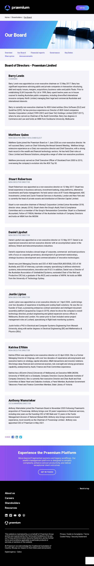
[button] (82, 7)
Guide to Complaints (75, 534)
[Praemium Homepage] (17, 8)
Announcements (26, 56)
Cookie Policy (65, 537)
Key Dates (69, 53)
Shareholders (17, 17)
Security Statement (79, 537)
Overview (8, 53)
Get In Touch (47, 472)
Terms (86, 534)
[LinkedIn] (6, 515)
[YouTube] (15, 515)
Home (7, 17)
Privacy (63, 534)
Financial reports (38, 53)
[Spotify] (19, 515)
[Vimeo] (10, 515)
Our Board (21, 53)
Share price (9, 56)
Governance (55, 53)
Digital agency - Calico (13, 552)
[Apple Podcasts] (24, 515)
